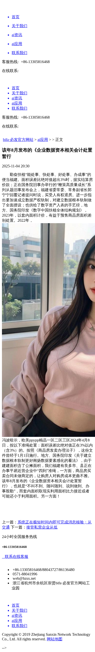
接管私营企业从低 (41, 527)
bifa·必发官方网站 (18, 140)
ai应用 (43, 140)
